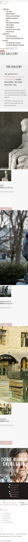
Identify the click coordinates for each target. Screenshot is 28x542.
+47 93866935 (11, 502)
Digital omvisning (12, 18)
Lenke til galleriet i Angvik (15, 45)
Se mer (6, 209)
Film (7, 20)
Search (2, 50)
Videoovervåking (7, 522)
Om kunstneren (11, 36)
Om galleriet (6, 513)
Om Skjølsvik (6, 516)
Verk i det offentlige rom (14, 38)
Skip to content (4, 1)
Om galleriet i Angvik (13, 43)
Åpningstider (10, 13)
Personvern (10, 31)
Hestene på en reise (13, 29)
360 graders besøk (12, 22)
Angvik (5, 40)
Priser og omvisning (13, 16)
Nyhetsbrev (10, 27)
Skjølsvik (6, 34)
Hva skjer (9, 11)
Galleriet (6, 9)
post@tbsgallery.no (9, 504)
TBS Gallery (10, 25)
